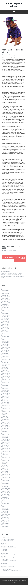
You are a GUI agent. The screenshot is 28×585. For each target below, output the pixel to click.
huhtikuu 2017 (5, 404)
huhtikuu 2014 (5, 446)
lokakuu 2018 (5, 381)
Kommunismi (6, 552)
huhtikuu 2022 (5, 322)
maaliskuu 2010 (6, 474)
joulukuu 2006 (5, 512)
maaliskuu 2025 (6, 289)
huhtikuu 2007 (5, 506)
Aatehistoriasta (6, 537)
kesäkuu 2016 (5, 419)
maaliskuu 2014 (6, 448)
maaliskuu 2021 (6, 341)
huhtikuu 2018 (5, 390)
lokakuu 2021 (5, 332)
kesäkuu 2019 (5, 368)
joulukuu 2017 (5, 394)
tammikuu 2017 (6, 408)
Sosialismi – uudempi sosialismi (10, 567)
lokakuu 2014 (5, 443)
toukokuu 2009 (5, 480)
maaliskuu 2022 (6, 324)
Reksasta (5, 563)
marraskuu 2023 (6, 302)
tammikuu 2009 (6, 485)
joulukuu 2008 (5, 486)
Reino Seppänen (13, 54)
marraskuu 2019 (6, 364)
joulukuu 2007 (5, 494)
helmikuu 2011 (5, 471)
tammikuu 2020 (6, 361)
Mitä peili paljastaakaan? (7, 277)
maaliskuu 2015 (6, 436)
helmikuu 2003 (5, 523)
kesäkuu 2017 (5, 402)
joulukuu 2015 (5, 428)
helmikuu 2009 (5, 483)
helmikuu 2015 (5, 437)
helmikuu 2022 (5, 325)
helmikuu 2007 (5, 509)
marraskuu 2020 (6, 347)
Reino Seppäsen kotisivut (14, 5)
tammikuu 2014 (6, 451)
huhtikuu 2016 (5, 422)
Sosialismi (5, 564)
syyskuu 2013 (5, 453)
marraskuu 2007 (6, 495)
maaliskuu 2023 (6, 312)
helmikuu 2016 (5, 425)
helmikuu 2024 (5, 298)
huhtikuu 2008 (5, 491)
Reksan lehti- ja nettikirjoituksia (9, 250)
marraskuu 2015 (6, 430)
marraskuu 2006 (6, 514)
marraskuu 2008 (6, 488)
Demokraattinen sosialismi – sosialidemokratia (13, 542)
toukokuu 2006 (5, 518)
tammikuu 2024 (6, 299)
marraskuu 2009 (6, 479)
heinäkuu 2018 (5, 385)
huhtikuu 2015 (5, 434)
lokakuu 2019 (5, 365)
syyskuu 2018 (5, 382)
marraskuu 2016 (6, 411)
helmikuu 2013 (5, 459)
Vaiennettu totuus (6, 271)
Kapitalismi (5, 550)
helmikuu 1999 (5, 525)
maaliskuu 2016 (6, 423)
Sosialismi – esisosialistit (8, 566)
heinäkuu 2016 (5, 417)
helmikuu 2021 (5, 342)
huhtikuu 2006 (5, 520)
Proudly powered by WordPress (10, 580)
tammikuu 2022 (6, 327)
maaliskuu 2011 (6, 469)
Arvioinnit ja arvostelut (8, 540)
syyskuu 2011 (5, 465)
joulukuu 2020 (5, 345)
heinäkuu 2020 (5, 353)
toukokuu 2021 (5, 338)
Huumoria (5, 544)
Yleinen (4, 572)
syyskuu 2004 (5, 522)
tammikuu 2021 (6, 344)
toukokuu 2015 (5, 433)
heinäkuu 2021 (5, 335)
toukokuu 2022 (5, 321)
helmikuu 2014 (5, 449)
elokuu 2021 (5, 333)
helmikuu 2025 (5, 290)
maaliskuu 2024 (6, 296)
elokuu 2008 (5, 489)
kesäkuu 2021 (5, 336)
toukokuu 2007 (5, 505)
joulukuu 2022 (5, 316)
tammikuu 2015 (6, 439)
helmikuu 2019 (5, 374)
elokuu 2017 (5, 399)
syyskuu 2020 (5, 350)
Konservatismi (6, 553)
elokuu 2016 (5, 416)
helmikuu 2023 (5, 313)
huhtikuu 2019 (5, 371)
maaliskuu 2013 (6, 457)
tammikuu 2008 (6, 492)
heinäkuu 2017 (5, 400)
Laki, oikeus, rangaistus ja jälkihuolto (11, 554)
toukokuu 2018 (5, 388)
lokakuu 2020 (5, 348)
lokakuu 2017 (5, 397)
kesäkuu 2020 (5, 355)
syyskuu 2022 (5, 318)
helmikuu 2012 (5, 462)
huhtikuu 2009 (5, 482)
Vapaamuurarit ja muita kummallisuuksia (12, 570)
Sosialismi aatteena (7, 569)
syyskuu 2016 (5, 414)
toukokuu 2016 (5, 420)
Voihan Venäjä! (8, 257)
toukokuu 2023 (5, 309)
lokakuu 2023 (5, 304)
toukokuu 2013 (5, 454)
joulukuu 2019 (5, 362)
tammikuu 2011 (6, 472)
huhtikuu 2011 (5, 468)
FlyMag (22, 580)
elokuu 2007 (5, 500)
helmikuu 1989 (5, 526)
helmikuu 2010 (5, 476)
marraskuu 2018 (6, 379)
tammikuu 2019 (6, 376)
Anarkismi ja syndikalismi (8, 539)
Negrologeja (5, 559)
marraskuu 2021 (6, 330)
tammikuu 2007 (6, 511)
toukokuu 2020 (5, 356)
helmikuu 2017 (5, 407)
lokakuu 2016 (5, 413)
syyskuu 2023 (5, 305)
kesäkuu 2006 (5, 517)
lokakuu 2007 (5, 497)
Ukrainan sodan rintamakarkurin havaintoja (12, 273)
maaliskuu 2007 (6, 508)
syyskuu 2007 (5, 498)
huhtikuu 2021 (5, 339)
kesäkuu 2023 (5, 307)
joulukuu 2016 (5, 410)
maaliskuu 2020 (6, 359)
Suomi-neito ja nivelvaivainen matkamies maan (13, 276)
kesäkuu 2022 (5, 319)
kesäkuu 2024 (5, 292)
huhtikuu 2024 (5, 295)
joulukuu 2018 (5, 377)
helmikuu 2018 (5, 391)
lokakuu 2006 (5, 515)
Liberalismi (5, 556)
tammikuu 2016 (6, 426)
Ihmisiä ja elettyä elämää (8, 546)
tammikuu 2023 (6, 315)
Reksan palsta (6, 562)
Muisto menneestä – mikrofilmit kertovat (11, 274)
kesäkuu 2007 (5, 503)
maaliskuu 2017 (6, 405)
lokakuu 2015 (5, 431)
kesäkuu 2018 (5, 387)
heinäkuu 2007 (5, 502)
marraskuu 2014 (6, 442)
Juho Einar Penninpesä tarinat (9, 547)
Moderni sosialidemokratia (9, 557)
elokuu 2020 (5, 351)
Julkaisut (5, 549)
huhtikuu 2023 (5, 310)
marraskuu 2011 (6, 463)
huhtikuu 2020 (5, 358)
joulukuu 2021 (5, 328)
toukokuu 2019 (5, 370)
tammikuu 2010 (6, 477)
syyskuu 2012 (5, 460)
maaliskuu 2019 (6, 373)
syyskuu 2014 (5, 445)
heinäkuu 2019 (5, 367)
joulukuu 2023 (5, 301)
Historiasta (5, 543)
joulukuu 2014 (5, 440)
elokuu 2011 (5, 466)
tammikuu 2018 (6, 393)
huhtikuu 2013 (5, 456)
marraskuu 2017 (6, 396)
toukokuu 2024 (5, 293)
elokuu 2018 (5, 384)
